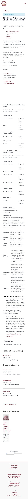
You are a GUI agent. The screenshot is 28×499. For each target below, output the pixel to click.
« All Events (6, 10)
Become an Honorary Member (14, 474)
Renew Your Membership (14, 476)
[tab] (15, 31)
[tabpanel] (14, 72)
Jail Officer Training (14, 485)
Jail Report (14, 492)
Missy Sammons (7, 370)
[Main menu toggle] (25, 3)
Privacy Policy (14, 465)
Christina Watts (7, 355)
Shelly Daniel (6, 391)
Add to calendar (10, 404)
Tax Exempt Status (14, 468)
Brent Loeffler (7, 380)
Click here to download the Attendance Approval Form (15, 334)
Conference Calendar (14, 483)
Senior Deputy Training (14, 486)
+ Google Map (7, 81)
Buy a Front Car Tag (14, 477)
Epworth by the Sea (8, 73)
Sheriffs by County (14, 494)
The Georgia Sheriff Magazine (14, 495)
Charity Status (14, 467)
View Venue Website (9, 83)
